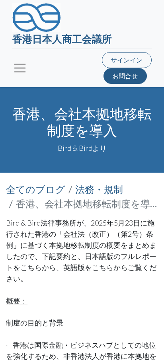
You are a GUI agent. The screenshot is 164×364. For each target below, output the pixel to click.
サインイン (127, 60)
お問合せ (125, 76)
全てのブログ (35, 189)
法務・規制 (99, 189)
